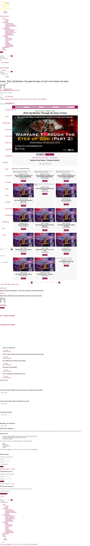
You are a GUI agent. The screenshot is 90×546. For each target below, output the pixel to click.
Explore (7, 19)
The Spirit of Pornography (10, 367)
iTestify (7, 27)
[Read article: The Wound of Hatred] (45, 407)
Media (6, 37)
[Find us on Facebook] (1, 15)
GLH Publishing (8, 38)
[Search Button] (0, 54)
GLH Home (5, 4)
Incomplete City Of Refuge (7, 324)
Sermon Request (9, 44)
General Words (8, 33)
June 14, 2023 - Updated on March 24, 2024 (10, 90)
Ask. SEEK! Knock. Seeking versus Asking (14, 360)
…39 (57, 282)
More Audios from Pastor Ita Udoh (40, 157)
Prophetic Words (6, 28)
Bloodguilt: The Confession (7, 423)
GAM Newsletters (9, 46)
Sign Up (13, 469)
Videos (7, 41)
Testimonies (5, 22)
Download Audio (54, 157)
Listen (50, 154)
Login (4, 11)
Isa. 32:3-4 (29, 449)
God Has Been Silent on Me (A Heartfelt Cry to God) (14, 401)
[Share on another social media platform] (0, 101)
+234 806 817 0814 (27, 441)
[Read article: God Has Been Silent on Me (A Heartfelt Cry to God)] (45, 396)
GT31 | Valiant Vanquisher (7, 315)
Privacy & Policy (6, 5)
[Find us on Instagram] (5, 15)
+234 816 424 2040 (17, 441)
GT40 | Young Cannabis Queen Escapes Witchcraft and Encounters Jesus (23, 354)
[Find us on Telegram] (0, 15)
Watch (41, 154)
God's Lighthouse (8, 449)
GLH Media (5, 36)
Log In (12, 483)
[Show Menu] (0, 66)
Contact (4, 6)
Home (4, 18)
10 (51, 282)
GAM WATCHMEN (9, 34)
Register (5, 12)
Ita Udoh (7, 3)
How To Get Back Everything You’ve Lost (14, 373)
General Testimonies (10, 24)
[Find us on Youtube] (4, 15)
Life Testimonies (9, 23)
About (4, 1)
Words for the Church (10, 29)
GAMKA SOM (6, 47)
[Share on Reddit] (3, 100)
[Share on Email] (1, 100)
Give (2, 52)
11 (54, 282)
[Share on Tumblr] (4, 100)
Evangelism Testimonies (11, 26)
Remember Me (5, 464)
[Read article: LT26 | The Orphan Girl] (46, 337)
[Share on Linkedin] (0, 100)
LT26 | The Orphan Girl (9, 347)
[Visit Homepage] (4, 16)
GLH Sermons (8, 39)
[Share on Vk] (2, 100)
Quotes (7, 42)
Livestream (7, 43)
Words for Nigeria (9, 31)
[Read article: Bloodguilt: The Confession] (45, 418)
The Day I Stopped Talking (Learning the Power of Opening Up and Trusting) (21, 390)
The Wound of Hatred (6, 412)
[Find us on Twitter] (3, 15)
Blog (4, 48)
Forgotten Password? (5, 469)
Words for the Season (10, 32)
